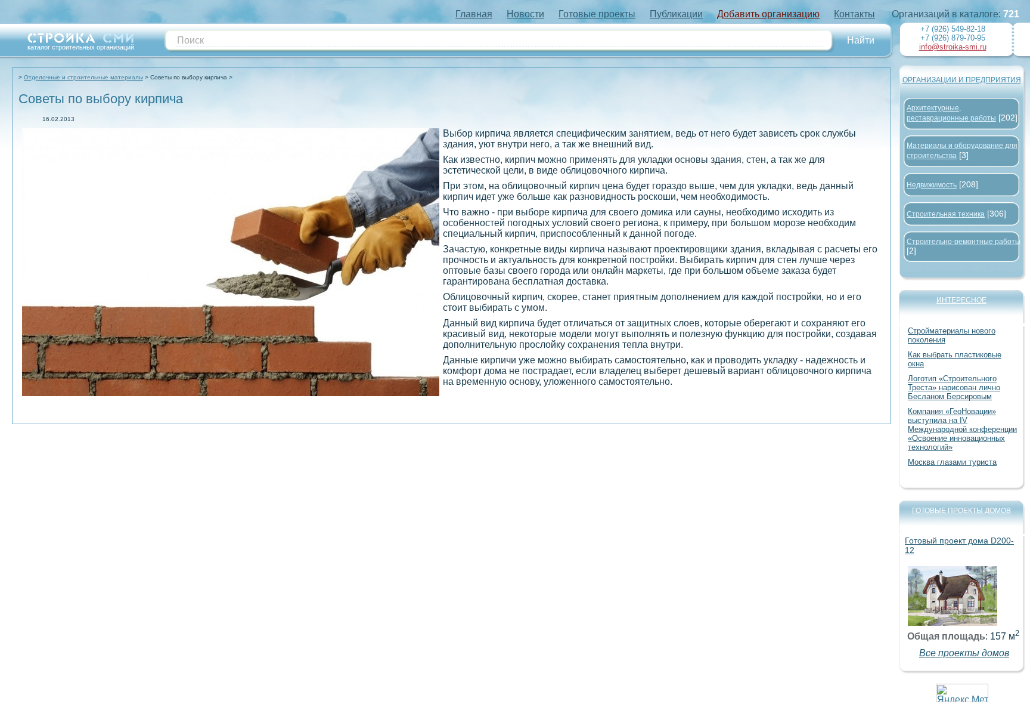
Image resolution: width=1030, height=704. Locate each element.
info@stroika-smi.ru (952, 46)
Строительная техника (946, 214)
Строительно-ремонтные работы (963, 241)
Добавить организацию (768, 14)
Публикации (676, 14)
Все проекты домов (964, 653)
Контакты (854, 14)
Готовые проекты (597, 14)
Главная (473, 14)
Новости (525, 14)
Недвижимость (932, 185)
